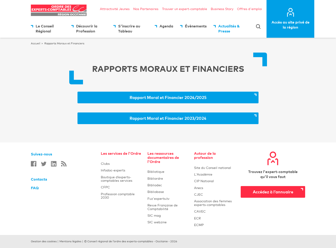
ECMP (214, 225)
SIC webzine (157, 222)
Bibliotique (168, 171)
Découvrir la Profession (86, 28)
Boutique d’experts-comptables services (116, 178)
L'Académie (214, 174)
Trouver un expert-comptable (184, 9)
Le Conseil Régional (45, 28)
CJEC (214, 194)
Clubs (121, 163)
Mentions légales (70, 241)
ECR (197, 218)
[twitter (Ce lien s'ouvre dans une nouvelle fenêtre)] (43, 164)
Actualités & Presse (229, 28)
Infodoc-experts (121, 170)
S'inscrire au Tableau (129, 28)
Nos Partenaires (145, 9)
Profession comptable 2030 (118, 195)
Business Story (222, 9)
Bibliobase (168, 192)
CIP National (214, 181)
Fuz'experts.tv (168, 198)
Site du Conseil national (212, 168)
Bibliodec (168, 185)
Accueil (35, 43)
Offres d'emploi (249, 9)
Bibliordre (168, 178)
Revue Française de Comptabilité (168, 207)
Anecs (214, 188)
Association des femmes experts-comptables (213, 202)
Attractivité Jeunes (115, 9)
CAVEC (200, 211)
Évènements (196, 26)
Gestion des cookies (44, 241)
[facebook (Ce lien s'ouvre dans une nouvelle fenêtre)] (33, 164)
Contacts (39, 179)
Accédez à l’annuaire (273, 191)
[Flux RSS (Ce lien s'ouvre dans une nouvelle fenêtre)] (64, 164)
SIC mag (154, 215)
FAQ (35, 188)
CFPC (105, 187)
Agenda (166, 26)
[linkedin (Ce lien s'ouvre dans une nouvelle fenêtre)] (53, 164)
